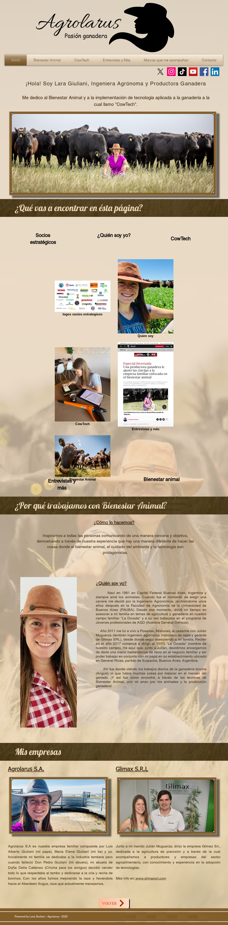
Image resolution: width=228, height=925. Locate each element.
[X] (160, 71)
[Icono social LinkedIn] (215, 71)
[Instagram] (171, 71)
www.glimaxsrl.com (150, 878)
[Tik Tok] (182, 71)
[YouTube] (193, 71)
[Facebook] (204, 71)
